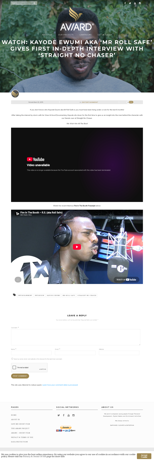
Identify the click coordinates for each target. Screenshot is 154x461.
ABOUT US (47, 35)
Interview (39, 295)
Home (13, 415)
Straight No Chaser (87, 295)
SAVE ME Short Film (20, 424)
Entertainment (90, 102)
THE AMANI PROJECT (20, 428)
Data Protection (19, 442)
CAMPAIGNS (86, 35)
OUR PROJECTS (66, 35)
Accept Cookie (144, 456)
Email (57, 349)
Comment (15, 328)
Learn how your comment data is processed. (60, 385)
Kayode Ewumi (53, 295)
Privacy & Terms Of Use (22, 437)
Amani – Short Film (20, 433)
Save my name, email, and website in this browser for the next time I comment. (38, 359)
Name (13, 349)
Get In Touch (105, 35)
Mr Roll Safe (69, 295)
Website (101, 349)
